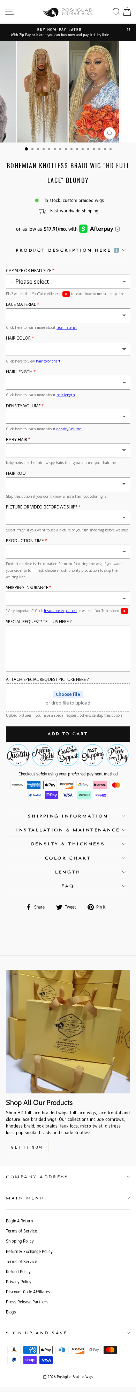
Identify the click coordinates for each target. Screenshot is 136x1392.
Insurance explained (60, 610)
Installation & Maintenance (68, 829)
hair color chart (48, 361)
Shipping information (68, 816)
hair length (65, 394)
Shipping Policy (20, 1241)
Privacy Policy (18, 1281)
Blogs (11, 1311)
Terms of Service (21, 1231)
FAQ (68, 885)
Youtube (66, 294)
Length (68, 871)
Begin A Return (19, 1220)
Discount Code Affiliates (28, 1291)
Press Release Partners (27, 1301)
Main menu (25, 1197)
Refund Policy (18, 1271)
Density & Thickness (68, 843)
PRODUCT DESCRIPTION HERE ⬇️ (68, 250)
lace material (66, 327)
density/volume (69, 428)
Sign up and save (37, 1332)
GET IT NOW (27, 1147)
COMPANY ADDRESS (37, 1176)
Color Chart (68, 858)
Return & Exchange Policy (29, 1251)
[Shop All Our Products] (68, 1031)
